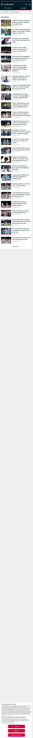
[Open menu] (29, 4)
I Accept (16, 726)
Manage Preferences (16, 735)
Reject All (16, 730)
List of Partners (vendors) (8, 723)
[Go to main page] (8, 4)
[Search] (26, 4)
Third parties (10, 715)
